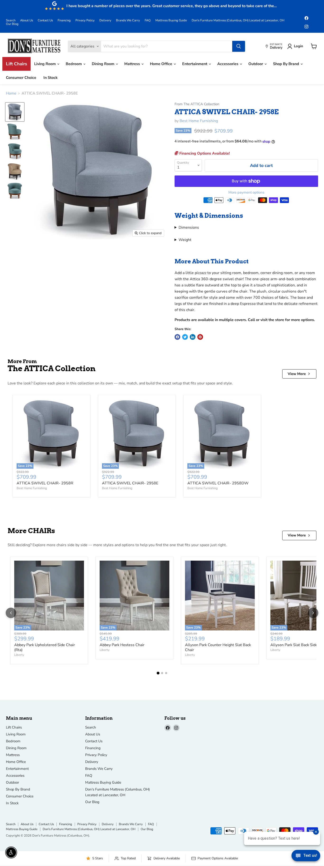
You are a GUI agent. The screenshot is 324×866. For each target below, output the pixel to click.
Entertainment (195, 63)
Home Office (161, 63)
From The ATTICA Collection (197, 104)
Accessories (228, 63)
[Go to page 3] (166, 673)
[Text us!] (306, 856)
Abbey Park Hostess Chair (122, 645)
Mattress (132, 63)
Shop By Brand (286, 63)
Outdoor (256, 63)
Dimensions (189, 227)
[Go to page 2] (162, 673)
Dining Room (103, 63)
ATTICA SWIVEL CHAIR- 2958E (130, 483)
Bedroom (74, 63)
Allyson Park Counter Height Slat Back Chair (218, 647)
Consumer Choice (21, 77)
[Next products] (313, 613)
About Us (26, 20)
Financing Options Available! (204, 153)
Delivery (105, 20)
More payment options (246, 192)
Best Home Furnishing (199, 120)
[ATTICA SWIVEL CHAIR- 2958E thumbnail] (14, 112)
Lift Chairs (16, 64)
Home (11, 93)
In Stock (50, 77)
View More (297, 373)
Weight (185, 239)
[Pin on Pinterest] (200, 337)
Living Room (45, 63)
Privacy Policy (85, 20)
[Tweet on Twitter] (185, 337)
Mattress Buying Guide (171, 20)
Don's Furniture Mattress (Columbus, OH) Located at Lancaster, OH (238, 20)
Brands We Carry (128, 20)
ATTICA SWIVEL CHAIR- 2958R (45, 483)
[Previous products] (11, 613)
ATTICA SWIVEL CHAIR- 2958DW (218, 483)
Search (10, 20)
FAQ (148, 20)
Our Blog (12, 24)
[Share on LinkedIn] (192, 337)
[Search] (238, 46)
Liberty (19, 655)
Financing (64, 20)
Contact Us (45, 20)
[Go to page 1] (158, 673)
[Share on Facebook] (177, 337)
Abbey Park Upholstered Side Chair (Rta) (44, 647)
